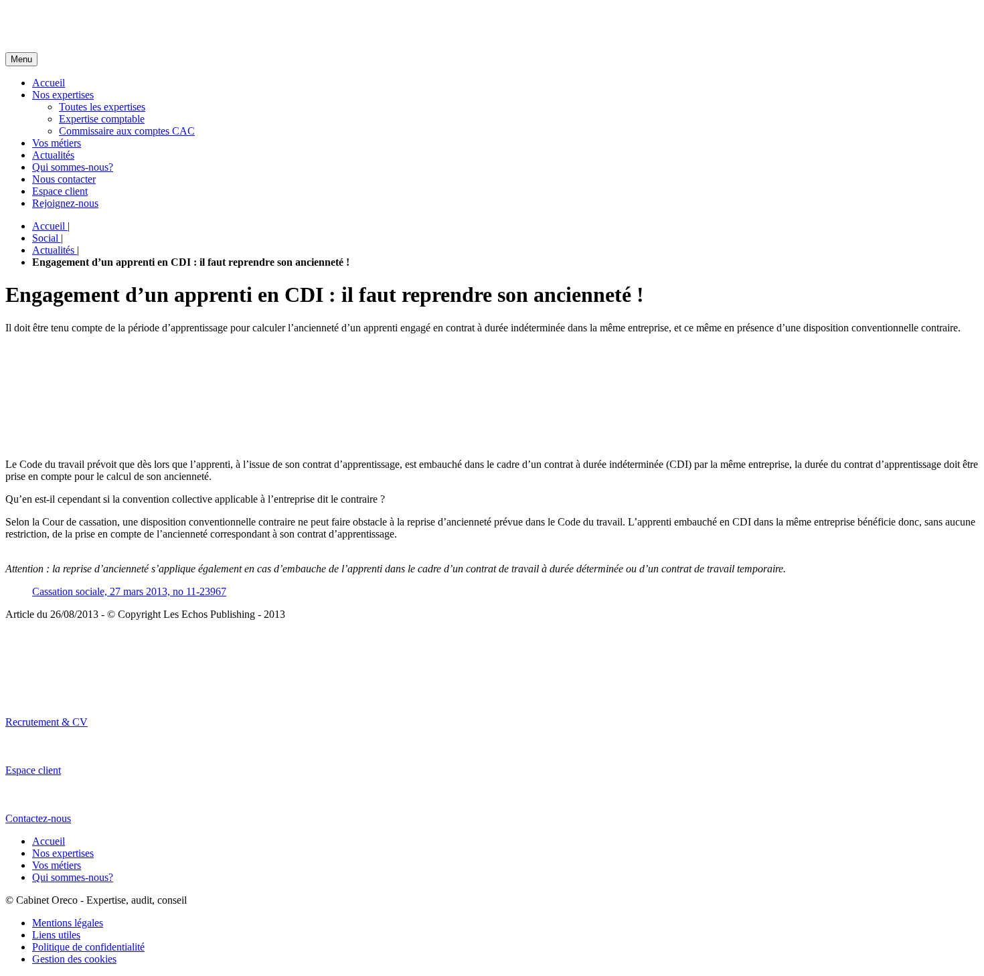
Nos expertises (63, 94)
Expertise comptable (102, 119)
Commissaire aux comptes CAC (127, 131)
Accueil (48, 82)
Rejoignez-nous (65, 203)
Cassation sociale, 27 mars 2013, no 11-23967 (129, 591)
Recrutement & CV (46, 722)
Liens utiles (56, 935)
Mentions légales (67, 922)
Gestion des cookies (74, 959)
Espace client (60, 191)
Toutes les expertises (102, 106)
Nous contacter (64, 179)
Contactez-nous (38, 818)
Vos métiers (56, 143)
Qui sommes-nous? (72, 167)
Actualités (53, 155)
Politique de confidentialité (88, 947)
